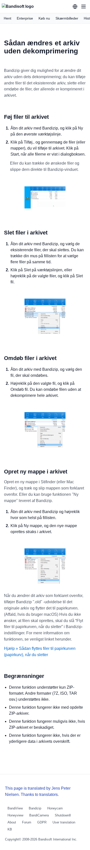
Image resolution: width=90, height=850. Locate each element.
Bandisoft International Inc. (57, 839)
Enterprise (25, 18)
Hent (7, 18)
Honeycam (55, 808)
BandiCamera (39, 815)
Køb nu (44, 18)
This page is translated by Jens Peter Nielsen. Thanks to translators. (37, 791)
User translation (63, 822)
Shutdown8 (63, 815)
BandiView (15, 808)
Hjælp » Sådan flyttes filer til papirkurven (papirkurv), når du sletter (40, 651)
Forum (26, 822)
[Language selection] (75, 7)
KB (10, 829)
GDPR (41, 822)
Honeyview (15, 815)
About (12, 822)
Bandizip (35, 808)
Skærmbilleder (67, 18)
